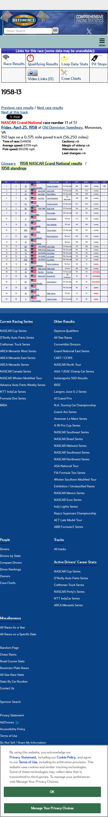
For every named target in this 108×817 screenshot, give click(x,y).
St (16, 182)
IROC (57, 385)
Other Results (64, 321)
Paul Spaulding (51, 219)
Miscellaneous (10, 618)
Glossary (8, 163)
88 (26, 208)
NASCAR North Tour (67, 364)
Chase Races (8, 654)
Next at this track (14, 112)
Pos (6, 182)
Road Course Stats (12, 661)
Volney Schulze (36, 300)
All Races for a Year (12, 627)
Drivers (4, 549)
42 (26, 198)
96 (26, 250)
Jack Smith (41, 190)
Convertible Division (67, 344)
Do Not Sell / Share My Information (23, 742)
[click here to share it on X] (90, 31)
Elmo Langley (35, 214)
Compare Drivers (11, 562)
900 (25, 259)
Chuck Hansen (51, 230)
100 (25, 246)
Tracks (59, 540)
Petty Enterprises (52, 198)
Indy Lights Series (66, 506)
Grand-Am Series (65, 412)
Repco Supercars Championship (75, 513)
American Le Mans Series (70, 419)
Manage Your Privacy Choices (52, 808)
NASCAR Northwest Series (71, 459)
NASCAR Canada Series (15, 371)
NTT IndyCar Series (13, 391)
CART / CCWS (63, 358)
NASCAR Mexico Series (69, 493)
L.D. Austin (41, 256)
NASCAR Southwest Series (72, 452)
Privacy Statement (12, 715)
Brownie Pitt (51, 276)
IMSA (3, 405)
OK (52, 792)
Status (95, 182)
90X (25, 236)
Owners (5, 576)
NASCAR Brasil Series (68, 439)
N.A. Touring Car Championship (75, 405)
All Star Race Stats (12, 675)
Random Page (9, 648)
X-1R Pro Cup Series (67, 425)
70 (26, 253)
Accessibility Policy (12, 729)
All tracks (60, 549)
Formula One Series (13, 398)
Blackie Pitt (41, 276)
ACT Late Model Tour (68, 520)
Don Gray (41, 272)
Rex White (41, 194)
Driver (38, 182)
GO (55, 30)
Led (104, 182)
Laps (76, 182)
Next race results (50, 108)
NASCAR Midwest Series (70, 446)
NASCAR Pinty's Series (69, 591)
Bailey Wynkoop (36, 243)
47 (26, 190)
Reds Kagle (41, 208)
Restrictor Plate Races (14, 668)
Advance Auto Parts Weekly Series (22, 385)
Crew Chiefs (8, 583)
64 (26, 204)
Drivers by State (10, 556)
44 (26, 194)
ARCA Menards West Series (18, 351)
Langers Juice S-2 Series (70, 391)
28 (26, 293)
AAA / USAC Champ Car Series (74, 371)
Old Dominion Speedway (62, 127)
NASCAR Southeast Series (71, 432)
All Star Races (63, 337)
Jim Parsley (41, 253)
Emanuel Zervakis (36, 283)
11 (25, 219)
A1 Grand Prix (63, 398)
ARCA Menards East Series (17, 358)
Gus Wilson (41, 259)
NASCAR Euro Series (68, 500)
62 (26, 186)
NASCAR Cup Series (13, 331)
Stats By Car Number (14, 681)
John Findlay (42, 246)
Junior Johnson (35, 220)
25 (25, 242)
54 (26, 224)
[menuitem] (27, 722)
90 (26, 282)
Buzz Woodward (36, 238)
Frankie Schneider (36, 187)
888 (25, 230)
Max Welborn (51, 194)
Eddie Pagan (42, 268)
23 (25, 264)
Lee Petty (41, 198)
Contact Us (7, 688)
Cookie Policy (66, 757)
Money (86, 182)
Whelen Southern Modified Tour (75, 479)
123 (26, 287)
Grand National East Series (71, 351)
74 (26, 256)
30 (26, 272)
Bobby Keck (42, 249)
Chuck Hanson (35, 232)
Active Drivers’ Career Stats (75, 562)
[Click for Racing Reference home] (54, 22)
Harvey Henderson (37, 265)
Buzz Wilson (35, 289)
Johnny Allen (35, 205)
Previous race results (17, 108)
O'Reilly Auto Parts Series (17, 337)
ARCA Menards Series (14, 364)
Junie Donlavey (52, 282)
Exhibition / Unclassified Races (74, 486)
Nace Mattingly (35, 226)
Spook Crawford (52, 204)
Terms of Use (8, 736)
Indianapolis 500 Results (71, 378)
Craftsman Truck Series (15, 344)
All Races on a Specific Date (18, 634)
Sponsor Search (10, 702)
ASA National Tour (66, 466)
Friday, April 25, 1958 (19, 127)
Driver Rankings (10, 569)
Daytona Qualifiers (66, 331)
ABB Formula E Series (68, 527)
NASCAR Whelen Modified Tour (21, 378)
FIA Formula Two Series (69, 473)
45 (26, 268)
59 (26, 276)
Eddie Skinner (35, 295)
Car (67, 182)
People (5, 540)
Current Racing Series (16, 321)
